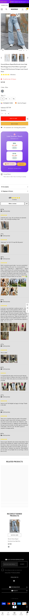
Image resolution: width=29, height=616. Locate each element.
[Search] (6, 9)
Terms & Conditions (16, 572)
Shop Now (21, 164)
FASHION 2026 (4, 5)
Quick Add (14, 535)
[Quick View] (19, 521)
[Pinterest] (14, 581)
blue (9, 547)
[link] (14, 503)
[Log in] (23, 9)
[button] (23, 50)
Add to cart (13, 118)
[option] (14, 31)
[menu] (2, 9)
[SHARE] (27, 119)
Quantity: (3, 110)
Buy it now (14, 124)
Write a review (12, 203)
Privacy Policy (7, 572)
